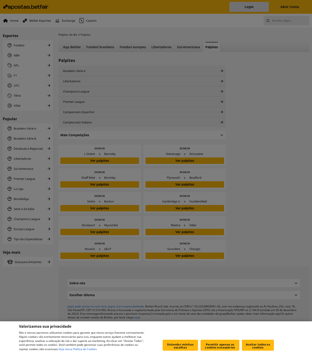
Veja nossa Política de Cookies (78, 349)
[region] (156, 337)
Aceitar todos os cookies (258, 345)
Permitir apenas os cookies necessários (220, 345)
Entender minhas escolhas (180, 345)
